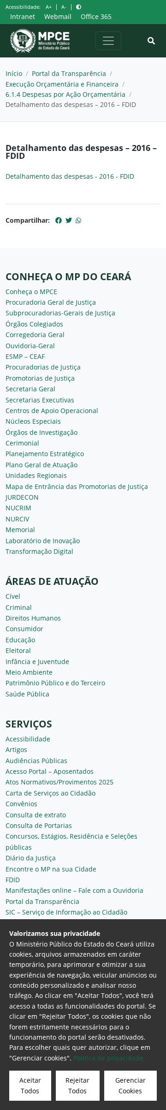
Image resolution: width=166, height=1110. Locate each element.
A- (63, 6)
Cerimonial (22, 443)
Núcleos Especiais (33, 421)
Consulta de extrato (36, 814)
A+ (49, 6)
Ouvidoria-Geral (30, 345)
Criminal (19, 607)
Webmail (57, 16)
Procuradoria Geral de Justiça (51, 302)
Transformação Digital (39, 551)
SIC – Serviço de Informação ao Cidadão (66, 912)
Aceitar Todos (30, 1085)
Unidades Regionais (36, 475)
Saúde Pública (27, 694)
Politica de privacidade (108, 1058)
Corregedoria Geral (35, 334)
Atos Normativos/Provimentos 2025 (59, 782)
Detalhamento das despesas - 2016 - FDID (70, 176)
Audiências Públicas (36, 760)
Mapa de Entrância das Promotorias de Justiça (77, 486)
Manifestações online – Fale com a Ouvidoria (74, 890)
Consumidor (24, 628)
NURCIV (17, 518)
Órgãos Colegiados (34, 324)
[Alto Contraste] (78, 6)
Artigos (16, 749)
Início (14, 73)
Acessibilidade (28, 738)
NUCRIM (18, 507)
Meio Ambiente (29, 672)
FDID (13, 879)
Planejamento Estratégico (45, 453)
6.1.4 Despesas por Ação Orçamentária (65, 94)
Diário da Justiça (31, 857)
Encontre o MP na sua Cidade (51, 869)
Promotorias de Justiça (40, 378)
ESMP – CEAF (25, 356)
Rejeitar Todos (77, 1085)
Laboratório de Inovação (43, 540)
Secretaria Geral (30, 388)
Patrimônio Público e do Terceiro (55, 682)
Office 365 (96, 16)
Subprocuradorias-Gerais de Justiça (60, 312)
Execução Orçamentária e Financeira (62, 84)
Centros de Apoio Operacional (52, 410)
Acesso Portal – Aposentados (50, 771)
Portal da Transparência (69, 73)
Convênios (21, 803)
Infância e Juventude (37, 661)
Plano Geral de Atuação (41, 464)
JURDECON (22, 497)
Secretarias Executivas (40, 399)
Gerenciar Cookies (130, 1085)
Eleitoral (18, 650)
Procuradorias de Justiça (43, 367)
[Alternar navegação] (108, 40)
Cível (13, 596)
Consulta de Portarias (39, 825)
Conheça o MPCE (31, 291)
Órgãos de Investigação (41, 432)
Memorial (20, 529)
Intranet (22, 16)
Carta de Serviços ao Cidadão (50, 793)
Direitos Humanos (33, 618)
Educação (20, 639)
